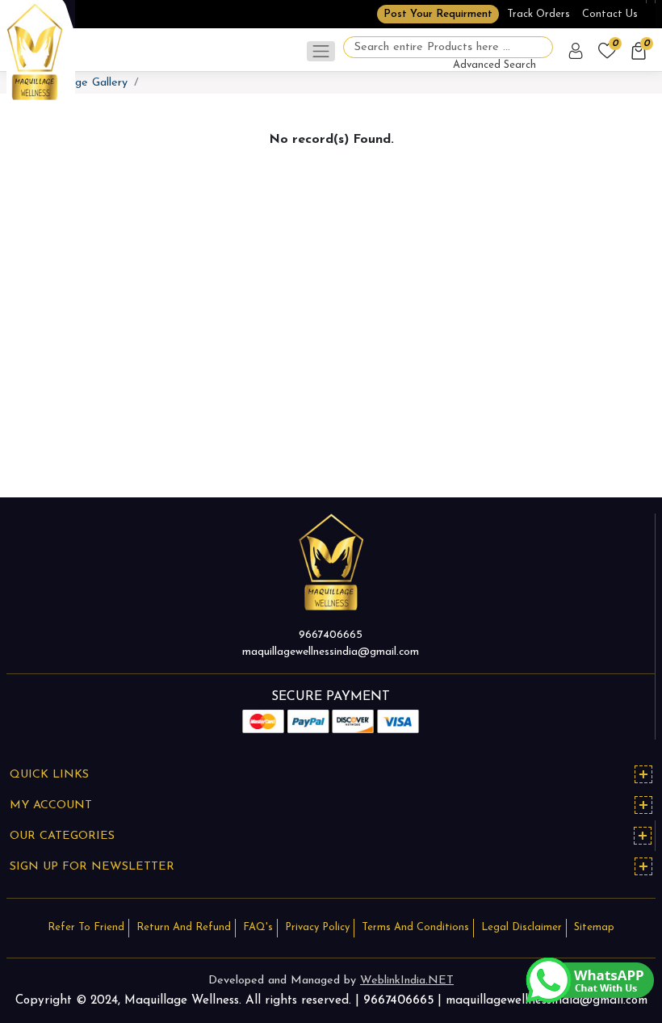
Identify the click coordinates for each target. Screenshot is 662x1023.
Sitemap (594, 927)
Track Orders (538, 14)
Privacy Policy (317, 927)
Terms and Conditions (415, 927)
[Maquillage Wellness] (34, 50)
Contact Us (610, 14)
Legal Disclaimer (521, 927)
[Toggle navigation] (321, 51)
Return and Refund (183, 927)
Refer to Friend (86, 927)
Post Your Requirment (437, 14)
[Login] (577, 51)
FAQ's (258, 927)
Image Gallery (92, 83)
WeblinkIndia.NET (407, 981)
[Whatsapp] (590, 979)
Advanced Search (494, 65)
